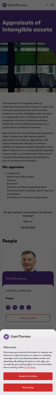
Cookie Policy (30, 367)
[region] (28, 362)
